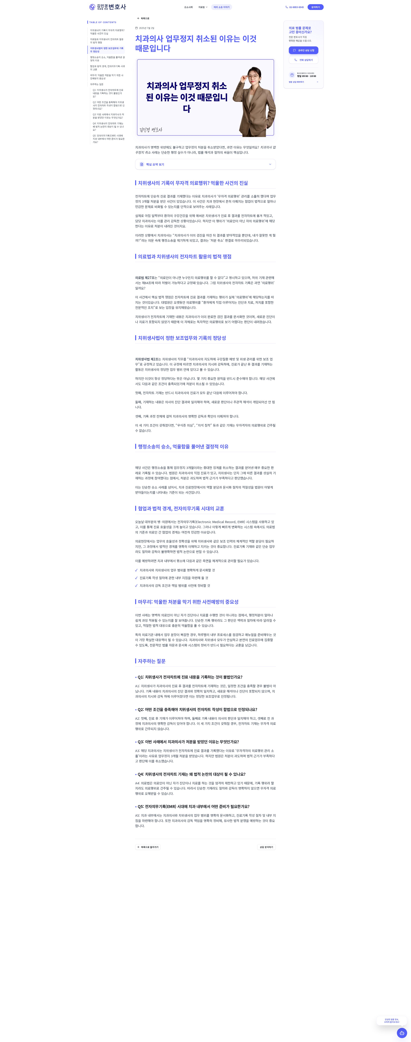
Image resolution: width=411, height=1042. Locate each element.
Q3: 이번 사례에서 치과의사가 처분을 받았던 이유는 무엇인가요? (108, 116)
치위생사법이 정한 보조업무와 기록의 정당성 (106, 50)
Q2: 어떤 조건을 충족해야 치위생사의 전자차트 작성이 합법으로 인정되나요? (109, 105)
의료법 (201, 7)
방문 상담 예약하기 (296, 82)
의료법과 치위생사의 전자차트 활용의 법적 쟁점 (106, 41)
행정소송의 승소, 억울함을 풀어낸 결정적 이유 (107, 59)
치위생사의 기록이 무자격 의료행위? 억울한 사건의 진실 (107, 32)
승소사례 (188, 7)
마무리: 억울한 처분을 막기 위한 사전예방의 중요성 (106, 77)
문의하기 (315, 7)
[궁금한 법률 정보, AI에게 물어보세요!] (402, 1033)
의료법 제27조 (144, 277)
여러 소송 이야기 (222, 7)
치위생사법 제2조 (146, 359)
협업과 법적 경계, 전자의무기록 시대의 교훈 (107, 68)
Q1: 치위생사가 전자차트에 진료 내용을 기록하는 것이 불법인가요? (108, 93)
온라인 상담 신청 (306, 50)
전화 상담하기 (306, 60)
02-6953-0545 (296, 7)
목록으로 (145, 18)
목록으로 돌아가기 (149, 847)
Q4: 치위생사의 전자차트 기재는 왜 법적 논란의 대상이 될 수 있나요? (108, 126)
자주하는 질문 (96, 84)
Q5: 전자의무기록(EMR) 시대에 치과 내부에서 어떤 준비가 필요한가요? (109, 139)
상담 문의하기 (266, 847)
